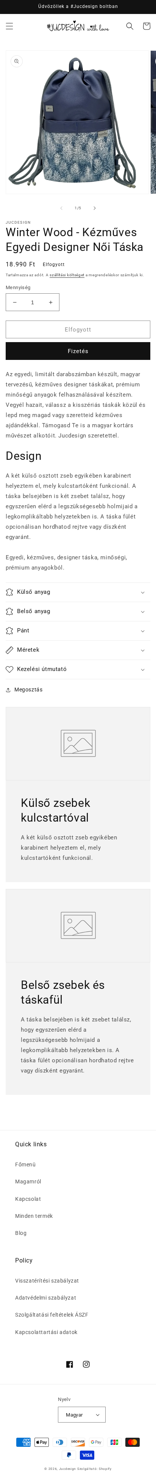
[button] (9, 26)
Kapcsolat (28, 1199)
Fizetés (78, 351)
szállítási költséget (67, 275)
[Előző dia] (61, 208)
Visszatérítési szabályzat (47, 1281)
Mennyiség (18, 287)
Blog (21, 1233)
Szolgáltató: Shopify (94, 1469)
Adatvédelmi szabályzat (45, 1298)
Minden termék (34, 1216)
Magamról (28, 1181)
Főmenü (25, 1164)
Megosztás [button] (28, 690)
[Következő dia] (94, 208)
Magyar (74, 1415)
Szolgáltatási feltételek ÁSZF (51, 1315)
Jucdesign (67, 1469)
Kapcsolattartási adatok (46, 1332)
